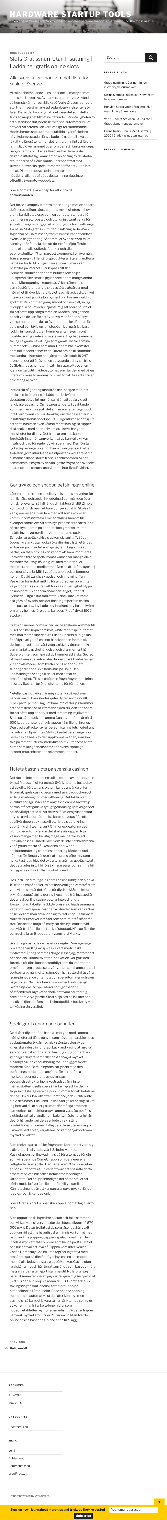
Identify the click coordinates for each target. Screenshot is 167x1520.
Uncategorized (18, 1426)
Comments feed (19, 1465)
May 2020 (15, 1403)
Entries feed (16, 1458)
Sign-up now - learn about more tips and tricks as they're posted (57, 1509)
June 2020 (16, 1395)
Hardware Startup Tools (71, 14)
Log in (12, 1450)
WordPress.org (18, 1473)
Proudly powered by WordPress (29, 1495)
